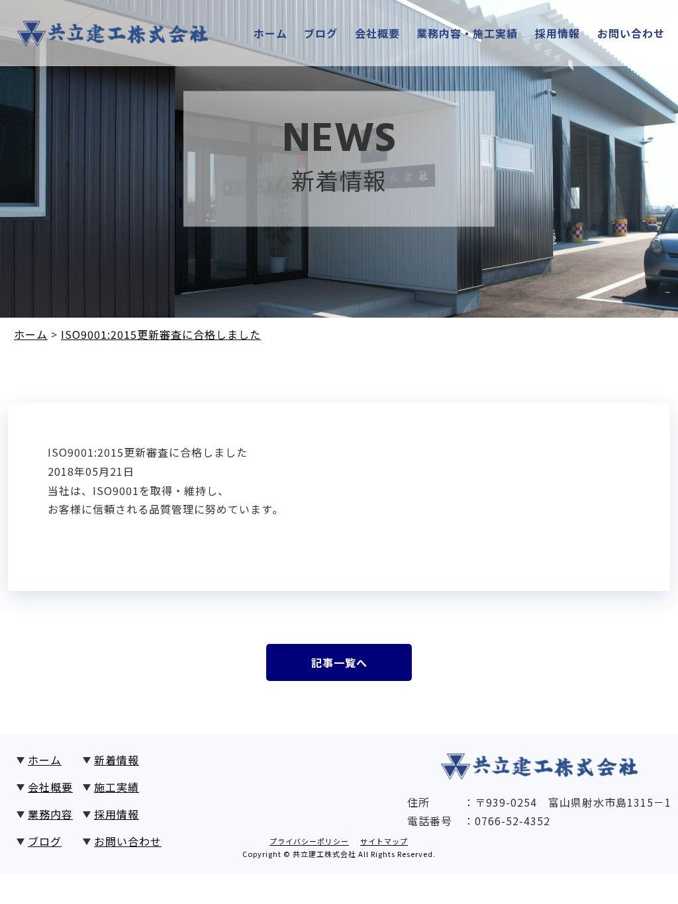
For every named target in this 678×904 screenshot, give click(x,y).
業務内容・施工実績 (467, 33)
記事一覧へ (339, 662)
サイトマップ (384, 841)
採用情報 (557, 33)
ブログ (321, 33)
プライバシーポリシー (309, 841)
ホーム (270, 33)
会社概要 (377, 33)
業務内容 (50, 814)
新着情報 (116, 760)
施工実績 (116, 787)
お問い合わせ (631, 33)
